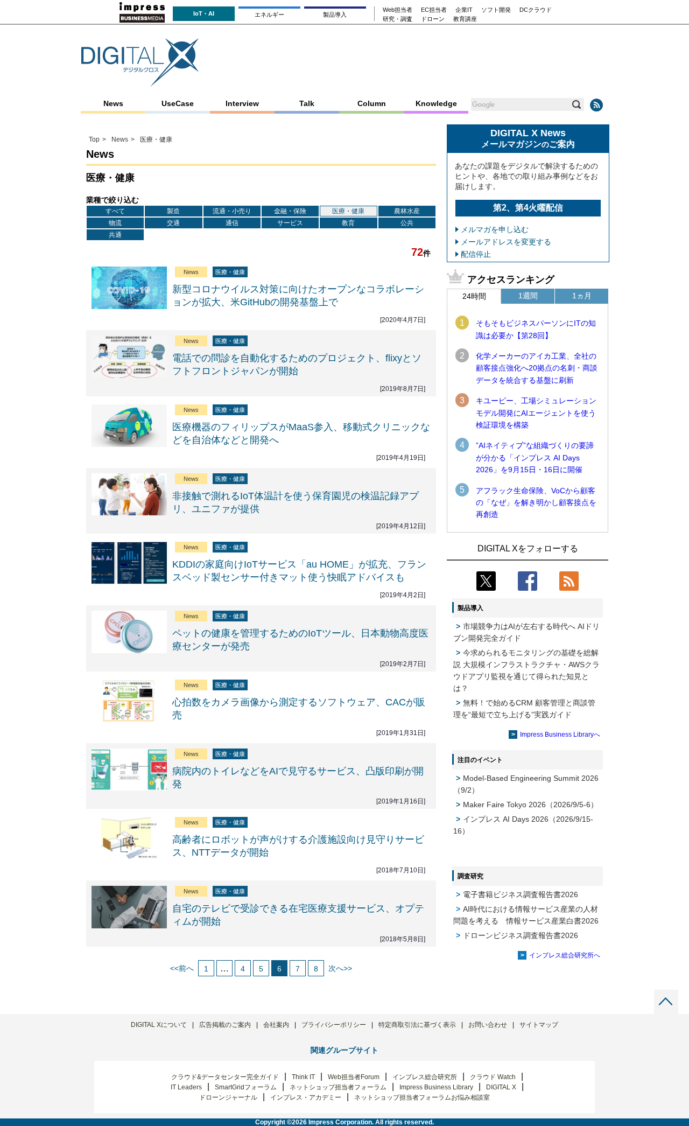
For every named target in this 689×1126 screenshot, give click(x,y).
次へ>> (340, 968)
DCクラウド (535, 10)
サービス (290, 223)
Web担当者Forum (353, 1077)
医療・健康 (348, 211)
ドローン (433, 19)
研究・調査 (397, 19)
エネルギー (269, 14)
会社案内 (276, 1025)
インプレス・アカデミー (305, 1097)
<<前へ (182, 968)
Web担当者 (397, 10)
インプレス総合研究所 (424, 1077)
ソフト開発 (496, 10)
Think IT (303, 1077)
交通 (173, 223)
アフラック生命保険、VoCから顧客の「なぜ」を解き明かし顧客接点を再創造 (536, 502)
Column (371, 103)
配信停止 (476, 254)
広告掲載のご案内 (225, 1025)
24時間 (474, 296)
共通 (115, 235)
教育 (348, 223)
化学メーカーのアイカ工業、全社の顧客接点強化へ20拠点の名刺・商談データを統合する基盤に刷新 (536, 368)
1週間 (528, 295)
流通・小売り (232, 211)
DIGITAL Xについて (159, 1025)
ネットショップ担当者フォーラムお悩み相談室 (422, 1097)
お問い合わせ (487, 1025)
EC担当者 (434, 10)
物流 (115, 223)
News (113, 103)
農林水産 (407, 211)
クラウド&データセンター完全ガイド (225, 1077)
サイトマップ (538, 1025)
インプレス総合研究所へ (564, 955)
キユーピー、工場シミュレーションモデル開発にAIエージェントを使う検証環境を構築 (536, 412)
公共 (406, 223)
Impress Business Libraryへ (560, 734)
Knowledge (436, 103)
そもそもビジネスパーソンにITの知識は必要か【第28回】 (536, 329)
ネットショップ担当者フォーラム (338, 1087)
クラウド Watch (493, 1077)
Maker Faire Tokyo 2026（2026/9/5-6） (530, 804)
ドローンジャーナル (228, 1097)
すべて (115, 211)
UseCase (177, 103)
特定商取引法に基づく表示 (417, 1025)
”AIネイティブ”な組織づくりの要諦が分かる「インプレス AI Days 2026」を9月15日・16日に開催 (535, 457)
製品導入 (335, 14)
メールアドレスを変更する (506, 241)
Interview (242, 103)
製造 (173, 211)
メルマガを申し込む (495, 229)
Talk (306, 103)
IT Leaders (186, 1087)
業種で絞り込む (112, 199)
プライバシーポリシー (333, 1025)
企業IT (464, 10)
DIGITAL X (501, 1087)
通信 (232, 223)
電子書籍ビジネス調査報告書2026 (520, 894)
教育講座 (465, 19)
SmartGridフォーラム (246, 1087)
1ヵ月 (582, 295)
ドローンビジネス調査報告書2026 (520, 935)
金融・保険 (290, 211)
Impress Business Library (436, 1087)
